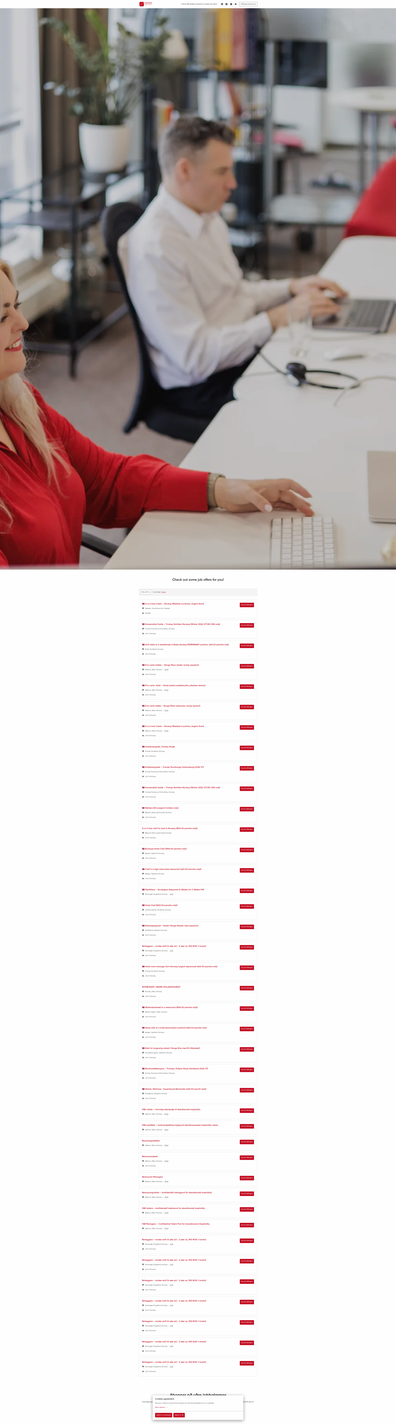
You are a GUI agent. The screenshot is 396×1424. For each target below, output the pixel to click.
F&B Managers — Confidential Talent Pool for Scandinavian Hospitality (176, 1224)
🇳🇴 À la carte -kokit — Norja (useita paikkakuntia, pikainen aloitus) (173, 686)
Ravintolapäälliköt (151, 1141)
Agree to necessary (163, 1415)
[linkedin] (222, 4)
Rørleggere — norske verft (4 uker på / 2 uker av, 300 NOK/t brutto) (174, 946)
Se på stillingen (247, 605)
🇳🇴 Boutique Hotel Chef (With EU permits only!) (164, 849)
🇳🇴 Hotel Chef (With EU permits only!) (159, 905)
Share (163, 592)
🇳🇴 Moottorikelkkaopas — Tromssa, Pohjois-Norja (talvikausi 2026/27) (175, 1069)
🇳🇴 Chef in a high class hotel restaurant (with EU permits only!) (171, 869)
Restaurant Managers (152, 1177)
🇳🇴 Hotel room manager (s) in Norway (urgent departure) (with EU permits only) (179, 967)
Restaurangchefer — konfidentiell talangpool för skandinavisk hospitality (177, 1193)
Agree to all (179, 1415)
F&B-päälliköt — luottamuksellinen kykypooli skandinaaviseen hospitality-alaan (180, 1125)
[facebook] (227, 4)
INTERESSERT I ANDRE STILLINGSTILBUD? (161, 987)
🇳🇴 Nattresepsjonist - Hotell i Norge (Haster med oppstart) (170, 926)
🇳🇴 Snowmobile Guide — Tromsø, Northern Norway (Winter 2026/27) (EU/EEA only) (181, 624)
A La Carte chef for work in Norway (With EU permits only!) (169, 828)
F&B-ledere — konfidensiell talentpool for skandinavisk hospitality (173, 1208)
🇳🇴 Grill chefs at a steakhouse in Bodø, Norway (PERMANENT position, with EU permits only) (185, 645)
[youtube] (236, 4)
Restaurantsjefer (150, 1157)
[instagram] (231, 4)
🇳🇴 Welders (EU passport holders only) (160, 808)
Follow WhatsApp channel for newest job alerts (199, 4)
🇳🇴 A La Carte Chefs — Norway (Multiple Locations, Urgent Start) (173, 604)
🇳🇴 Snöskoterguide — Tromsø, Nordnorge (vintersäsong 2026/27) (173, 767)
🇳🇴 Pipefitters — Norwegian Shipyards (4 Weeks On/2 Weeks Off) (173, 890)
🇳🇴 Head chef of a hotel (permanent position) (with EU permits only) (174, 1028)
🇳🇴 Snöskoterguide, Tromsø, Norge (158, 747)
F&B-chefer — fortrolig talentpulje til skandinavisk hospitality (171, 1110)
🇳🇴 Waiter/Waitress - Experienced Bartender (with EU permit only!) (174, 1089)
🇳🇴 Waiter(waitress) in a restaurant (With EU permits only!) (170, 1007)
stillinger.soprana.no (248, 4)
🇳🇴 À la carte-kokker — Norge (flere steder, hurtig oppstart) (170, 665)
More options (160, 1407)
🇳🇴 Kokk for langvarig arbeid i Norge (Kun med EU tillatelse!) (171, 1048)
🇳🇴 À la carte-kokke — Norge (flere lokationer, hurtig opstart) (171, 706)
